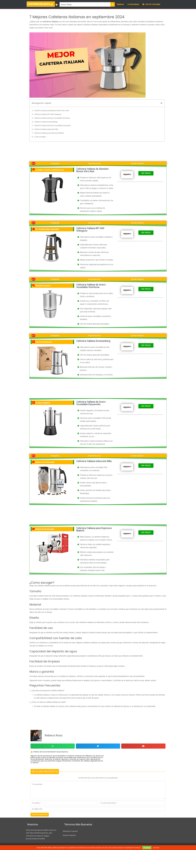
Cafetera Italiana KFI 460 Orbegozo (47, 114)
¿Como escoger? (40, 137)
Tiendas (120, 4)
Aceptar (147, 848)
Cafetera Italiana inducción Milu (46, 129)
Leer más (156, 847)
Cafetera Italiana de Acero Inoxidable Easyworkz (52, 125)
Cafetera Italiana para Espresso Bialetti (49, 133)
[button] (161, 103)
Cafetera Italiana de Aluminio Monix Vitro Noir (51, 110)
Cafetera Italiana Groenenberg (45, 122)
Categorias (133, 4)
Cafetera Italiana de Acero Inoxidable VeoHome (52, 118)
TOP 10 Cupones (152, 4)
